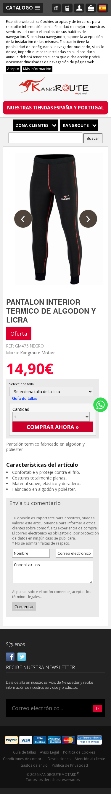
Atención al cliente (90, 758)
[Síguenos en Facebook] (10, 656)
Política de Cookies (79, 752)
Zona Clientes (32, 125)
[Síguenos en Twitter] (21, 656)
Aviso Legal (49, 752)
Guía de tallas (24, 398)
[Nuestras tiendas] (56, 8)
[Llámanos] (67, 8)
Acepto (13, 68)
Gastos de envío (34, 765)
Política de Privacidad (70, 765)
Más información (37, 68)
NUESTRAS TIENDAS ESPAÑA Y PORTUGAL (55, 107)
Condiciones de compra (23, 758)
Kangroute (76, 125)
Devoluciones (59, 758)
